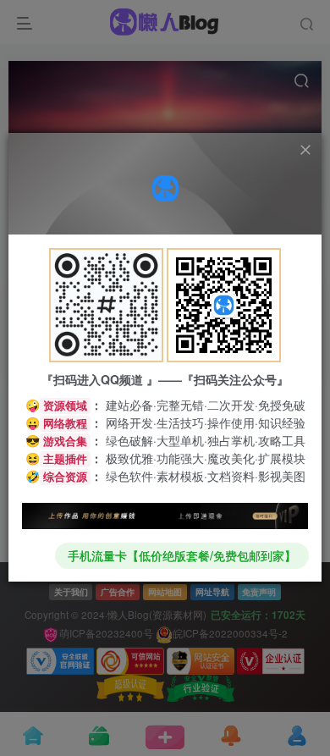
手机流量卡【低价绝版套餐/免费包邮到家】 (182, 555)
